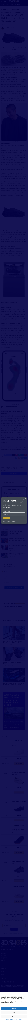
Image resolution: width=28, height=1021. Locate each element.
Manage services (13, 1004)
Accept (14, 1008)
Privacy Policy (15, 1019)
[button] (26, 993)
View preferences (14, 1016)
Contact (20, 1019)
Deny (14, 1012)
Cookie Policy (9, 1019)
